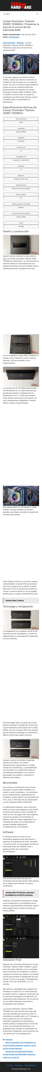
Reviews (20, 43)
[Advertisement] (21, 293)
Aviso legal (19, 1065)
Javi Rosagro (14, 37)
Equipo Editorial (30, 1065)
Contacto (9, 1065)
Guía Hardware (9, 43)
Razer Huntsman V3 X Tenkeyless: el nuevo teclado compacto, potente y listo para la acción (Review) (19, 1045)
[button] (37, 14)
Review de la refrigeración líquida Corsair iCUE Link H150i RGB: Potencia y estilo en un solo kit (19, 1054)
